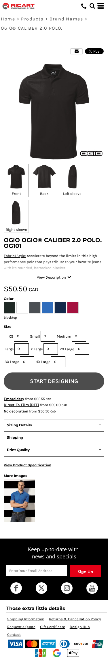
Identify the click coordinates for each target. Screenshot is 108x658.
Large (9, 349)
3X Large (12, 362)
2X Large (67, 349)
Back (44, 193)
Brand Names (66, 19)
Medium (64, 336)
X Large (37, 349)
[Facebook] (16, 588)
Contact (14, 634)
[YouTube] (92, 588)
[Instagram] (67, 588)
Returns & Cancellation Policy (75, 619)
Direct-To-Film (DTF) (21, 405)
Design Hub (80, 627)
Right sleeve (16, 229)
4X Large (43, 362)
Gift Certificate (52, 627)
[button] (92, 6)
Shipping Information (25, 619)
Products (32, 19)
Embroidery (14, 399)
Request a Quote (21, 627)
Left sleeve (72, 193)
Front (16, 193)
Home (8, 19)
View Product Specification (27, 465)
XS (11, 336)
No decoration (16, 411)
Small (35, 336)
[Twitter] (41, 588)
